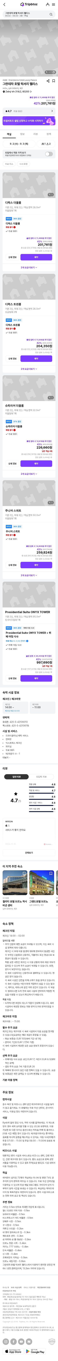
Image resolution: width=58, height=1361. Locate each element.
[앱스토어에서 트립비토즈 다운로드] (13, 1351)
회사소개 (6, 1287)
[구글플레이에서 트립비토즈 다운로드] (35, 1351)
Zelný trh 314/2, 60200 (17, 91)
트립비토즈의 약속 (9, 1291)
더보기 (5, 757)
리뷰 (35, 134)
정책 (49, 134)
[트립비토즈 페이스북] (13, 1341)
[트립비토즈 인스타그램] (6, 1341)
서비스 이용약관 (29, 1287)
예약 (36, 257)
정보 (22, 134)
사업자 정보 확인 (35, 1312)
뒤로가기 (4, 4)
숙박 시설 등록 (16, 1287)
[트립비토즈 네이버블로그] (29, 1341)
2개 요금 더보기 (28, 267)
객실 (9, 134)
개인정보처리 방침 (44, 1287)
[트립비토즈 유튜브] (21, 1341)
